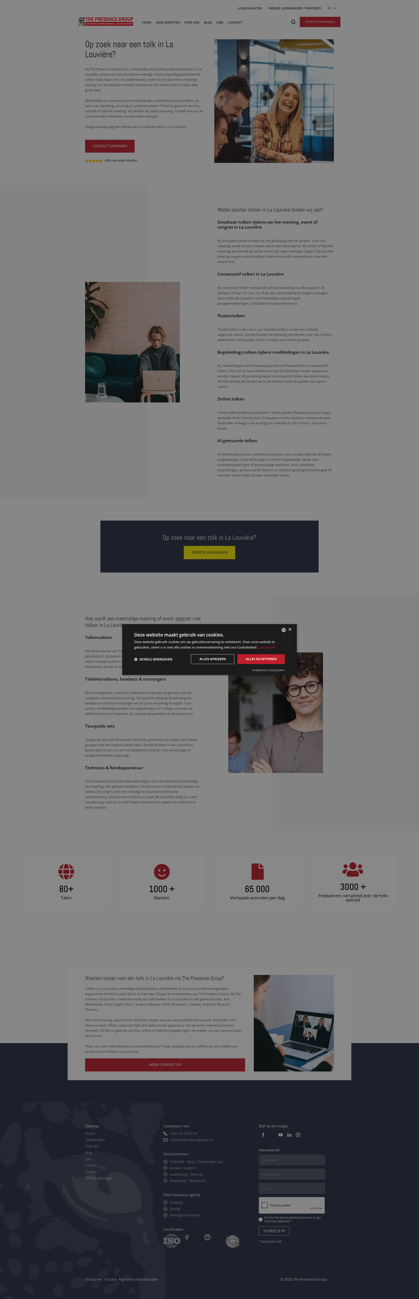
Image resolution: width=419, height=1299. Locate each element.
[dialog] (209, 649)
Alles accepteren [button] (261, 659)
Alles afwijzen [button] (212, 659)
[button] (153, 659)
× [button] (289, 629)
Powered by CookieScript (268, 670)
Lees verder (267, 647)
